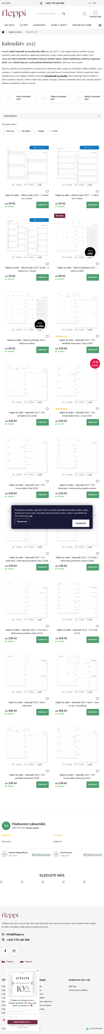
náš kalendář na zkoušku (56, 76)
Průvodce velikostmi (43, 1001)
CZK (94, 3)
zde (30, 515)
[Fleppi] (10, 915)
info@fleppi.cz (15, 934)
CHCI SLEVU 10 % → (22, 1022)
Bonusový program (43, 1005)
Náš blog (72, 986)
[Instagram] (13, 951)
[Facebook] (5, 951)
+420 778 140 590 (18, 940)
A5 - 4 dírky (29, 185)
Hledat (63, 14)
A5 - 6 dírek (17, 185)
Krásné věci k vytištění (78, 990)
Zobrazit (42, 205)
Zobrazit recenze (32, 828)
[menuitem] (9, 25)
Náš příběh (6, 3)
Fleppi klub (39, 1009)
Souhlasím (81, 523)
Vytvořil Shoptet (96, 1028)
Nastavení (22, 521)
